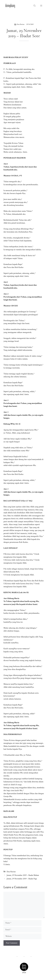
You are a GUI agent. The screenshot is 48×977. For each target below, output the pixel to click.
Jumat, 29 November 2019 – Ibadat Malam (23, 875)
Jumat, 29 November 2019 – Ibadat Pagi (22, 878)
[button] (34, 5)
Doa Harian (20, 24)
